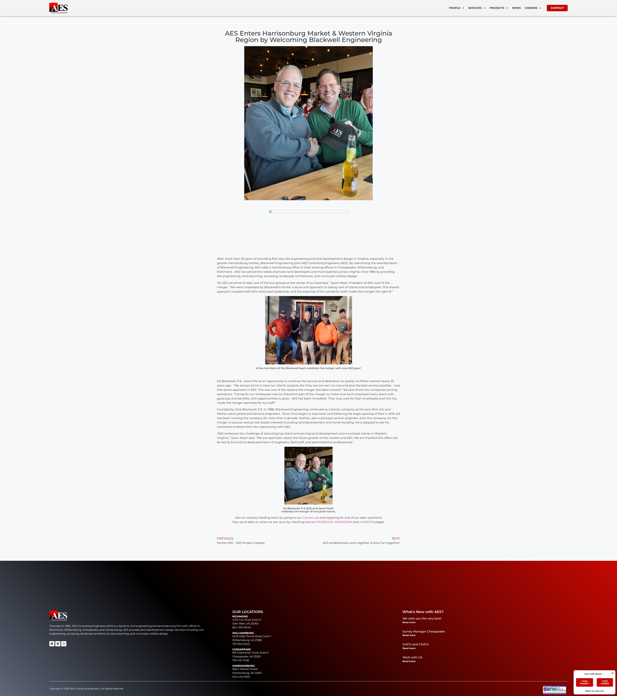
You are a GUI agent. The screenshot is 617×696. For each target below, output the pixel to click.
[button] (612, 673)
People (454, 7)
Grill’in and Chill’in (415, 644)
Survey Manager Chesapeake (423, 631)
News (516, 7)
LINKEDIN (367, 522)
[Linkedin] (57, 643)
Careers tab (310, 517)
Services (475, 7)
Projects (497, 7)
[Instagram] (63, 643)
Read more (409, 622)
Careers (531, 7)
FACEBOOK (325, 522)
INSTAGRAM (344, 522)
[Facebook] (51, 643)
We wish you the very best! (421, 618)
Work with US (412, 657)
